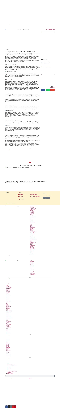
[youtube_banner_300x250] (48, 74)
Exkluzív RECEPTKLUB (11, 364)
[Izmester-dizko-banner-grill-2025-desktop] (30, 255)
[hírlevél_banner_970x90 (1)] (30, 278)
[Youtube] (13, 406)
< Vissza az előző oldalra (50, 29)
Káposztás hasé (47, 67)
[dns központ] (52, 87)
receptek (8, 283)
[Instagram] (9, 406)
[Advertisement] (26, 158)
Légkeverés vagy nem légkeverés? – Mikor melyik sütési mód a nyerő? (26, 181)
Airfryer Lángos (47, 71)
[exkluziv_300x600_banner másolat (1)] (48, 32)
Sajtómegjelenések (10, 373)
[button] (43, 90)
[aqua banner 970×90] (30, 149)
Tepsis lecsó (46, 63)
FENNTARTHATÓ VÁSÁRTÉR (12, 365)
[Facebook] (6, 406)
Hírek (8, 363)
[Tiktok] (11, 406)
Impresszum (9, 372)
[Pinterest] (15, 406)
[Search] (54, 376)
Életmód (8, 49)
